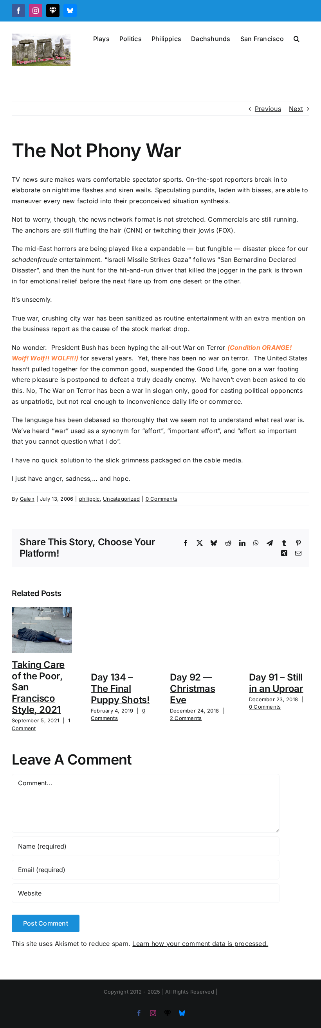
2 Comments (186, 718)
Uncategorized (121, 499)
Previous (268, 109)
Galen (27, 499)
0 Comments (161, 499)
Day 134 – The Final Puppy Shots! (120, 689)
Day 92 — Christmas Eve (192, 689)
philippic (89, 499)
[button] (296, 37)
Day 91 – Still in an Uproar (276, 683)
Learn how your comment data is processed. (200, 943)
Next (296, 109)
